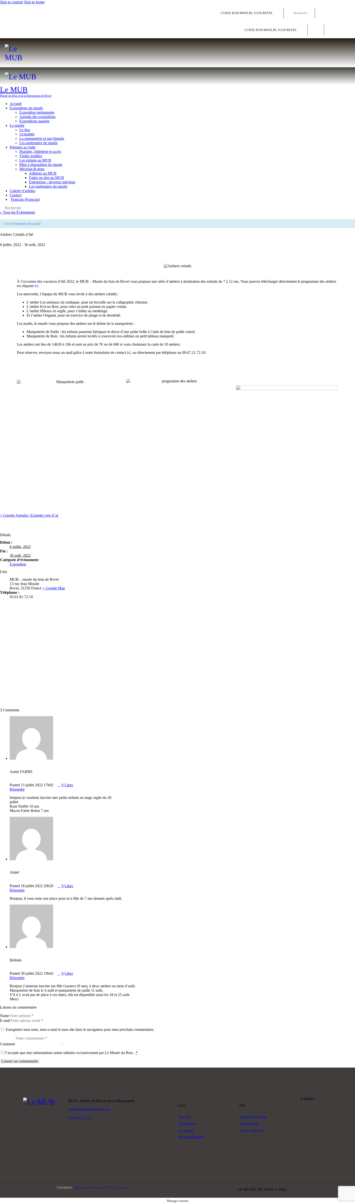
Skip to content (11, 2)
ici (36, 286)
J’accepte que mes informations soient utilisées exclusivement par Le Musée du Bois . (71, 1053)
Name (4, 1016)
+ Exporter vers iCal (42, 515)
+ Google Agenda (13, 515)
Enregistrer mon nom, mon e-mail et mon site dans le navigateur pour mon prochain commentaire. (80, 1029)
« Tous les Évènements (17, 212)
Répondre (17, 789)
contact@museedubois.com (89, 1109)
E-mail (5, 1020)
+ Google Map (54, 588)
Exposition (18, 564)
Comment (7, 1044)
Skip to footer (34, 2)
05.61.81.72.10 (79, 1118)
